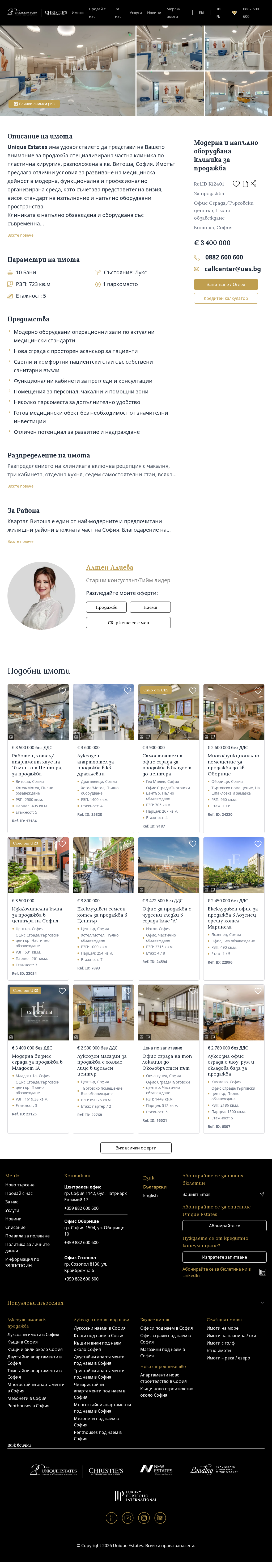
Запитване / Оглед (226, 284)
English (150, 1195)
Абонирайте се (224, 1226)
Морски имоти (174, 12)
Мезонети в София (26, 1398)
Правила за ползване (27, 1236)
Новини (154, 12)
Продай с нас (97, 12)
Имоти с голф (221, 1343)
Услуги (136, 12)
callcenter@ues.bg (231, 268)
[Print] (245, 183)
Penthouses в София (28, 1406)
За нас (118, 12)
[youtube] (128, 1518)
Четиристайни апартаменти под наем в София (99, 1391)
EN (201, 12)
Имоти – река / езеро (228, 1358)
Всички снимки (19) (36, 103)
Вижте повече (20, 235)
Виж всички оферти (136, 1148)
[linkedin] (160, 1518)
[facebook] (112, 1518)
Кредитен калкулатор (226, 298)
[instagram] (144, 1518)
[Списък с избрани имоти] (234, 13)
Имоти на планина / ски (231, 1335)
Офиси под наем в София (166, 1328)
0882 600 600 (251, 12)
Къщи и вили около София (35, 1349)
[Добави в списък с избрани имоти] (236, 183)
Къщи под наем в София (99, 1335)
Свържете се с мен (128, 622)
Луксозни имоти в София (33, 1334)
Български (155, 1187)
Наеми (150, 607)
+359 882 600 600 (81, 1208)
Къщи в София (22, 1342)
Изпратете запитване (224, 1257)
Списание (15, 1227)
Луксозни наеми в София (100, 1328)
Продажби (106, 607)
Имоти (78, 12)
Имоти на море (223, 1328)
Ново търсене (20, 1185)
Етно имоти (219, 1350)
